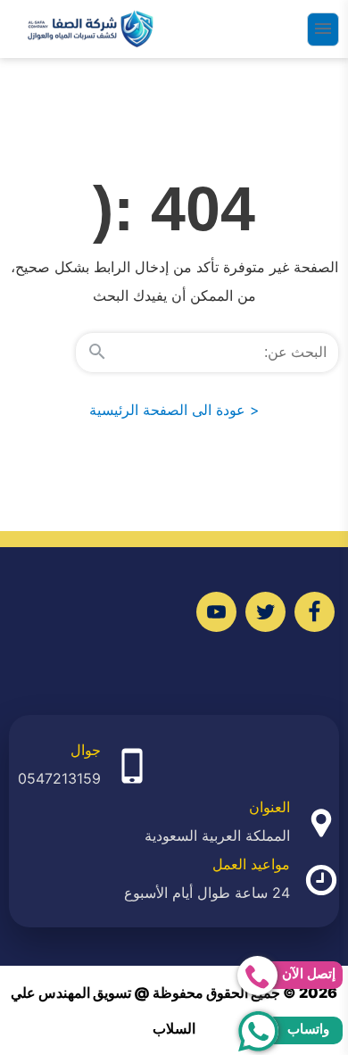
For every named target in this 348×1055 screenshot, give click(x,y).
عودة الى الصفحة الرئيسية (174, 410)
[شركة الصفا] (90, 29)
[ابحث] (97, 352)
